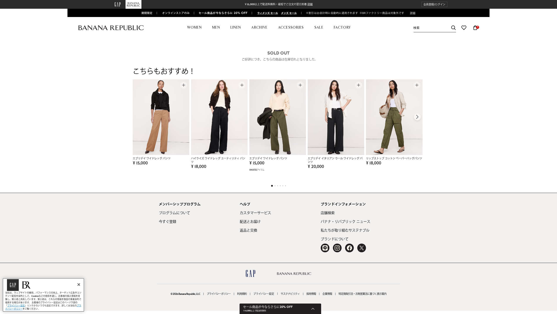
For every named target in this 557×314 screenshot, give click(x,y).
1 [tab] (272, 186)
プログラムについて (174, 213)
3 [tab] (277, 185)
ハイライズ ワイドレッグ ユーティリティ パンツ (218, 160)
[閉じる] (79, 284)
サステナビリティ (290, 294)
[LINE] (325, 248)
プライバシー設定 (263, 294)
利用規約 (242, 294)
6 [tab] (285, 185)
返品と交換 (248, 230)
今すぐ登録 (167, 222)
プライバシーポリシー (219, 294)
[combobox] (434, 27)
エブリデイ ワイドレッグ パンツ (152, 158)
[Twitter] (361, 248)
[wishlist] (463, 27)
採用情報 (311, 294)
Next (417, 116)
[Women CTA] (265, 13)
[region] (43, 295)
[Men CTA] (287, 13)
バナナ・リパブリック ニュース (345, 222)
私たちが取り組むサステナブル (345, 230)
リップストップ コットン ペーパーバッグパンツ (394, 158)
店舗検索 (328, 213)
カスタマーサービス (255, 213)
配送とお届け (250, 222)
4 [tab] (280, 185)
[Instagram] (337, 248)
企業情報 (327, 294)
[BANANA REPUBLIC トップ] (111, 27)
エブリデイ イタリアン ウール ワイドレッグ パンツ (335, 160)
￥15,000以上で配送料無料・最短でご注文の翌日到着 (278, 4)
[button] (434, 4)
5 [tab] (282, 185)
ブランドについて (335, 239)
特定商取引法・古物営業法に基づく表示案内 (362, 294)
